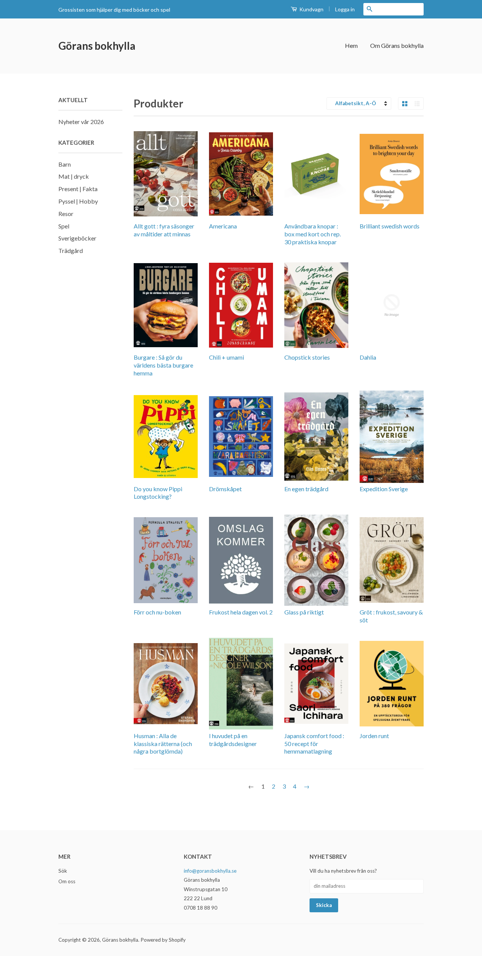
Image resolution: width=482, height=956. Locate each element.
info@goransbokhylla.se (210, 871)
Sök (62, 871)
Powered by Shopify (163, 940)
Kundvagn (310, 9)
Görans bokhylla (97, 45)
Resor (65, 213)
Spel (63, 226)
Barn (64, 164)
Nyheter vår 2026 (81, 121)
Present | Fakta (78, 188)
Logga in (345, 9)
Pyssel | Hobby (78, 201)
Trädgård (70, 250)
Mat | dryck (73, 176)
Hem (351, 45)
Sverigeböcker (77, 238)
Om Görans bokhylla (397, 45)
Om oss (66, 881)
